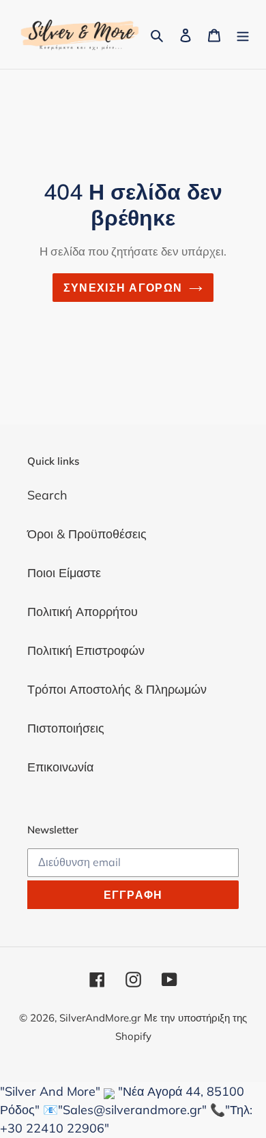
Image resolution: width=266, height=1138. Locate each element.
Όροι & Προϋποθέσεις (87, 534)
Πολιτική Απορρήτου (82, 611)
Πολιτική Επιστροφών (86, 650)
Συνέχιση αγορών (122, 287)
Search (47, 495)
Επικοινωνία (60, 767)
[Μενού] (242, 34)
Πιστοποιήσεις (65, 728)
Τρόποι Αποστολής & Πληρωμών (117, 689)
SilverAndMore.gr (100, 1017)
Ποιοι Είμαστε (64, 573)
